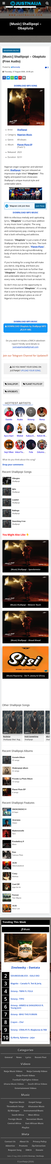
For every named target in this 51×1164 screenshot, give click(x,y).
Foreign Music (15, 1119)
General (9, 1057)
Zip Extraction (39, 1145)
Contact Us (10, 1141)
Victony (31, 419)
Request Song (14, 1150)
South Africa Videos (37, 1084)
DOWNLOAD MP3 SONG (25, 85)
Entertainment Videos (25, 1088)
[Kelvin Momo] (42, 428)
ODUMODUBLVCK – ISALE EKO (25, 975)
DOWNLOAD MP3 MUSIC (25, 212)
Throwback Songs (15, 1106)
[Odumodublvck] (42, 445)
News (19, 1057)
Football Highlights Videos (25, 1079)
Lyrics (28, 1057)
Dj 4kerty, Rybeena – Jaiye (23, 1037)
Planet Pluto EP (24, 144)
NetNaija (40, 1156)
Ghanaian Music (36, 1106)
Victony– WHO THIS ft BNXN (24, 1014)
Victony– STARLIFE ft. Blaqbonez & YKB (29, 1029)
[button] (4, 77)
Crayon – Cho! (17, 1022)
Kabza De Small (33, 435)
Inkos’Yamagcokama (24, 452)
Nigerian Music (11, 50)
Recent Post (40, 1057)
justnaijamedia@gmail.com (25, 346)
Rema (42, 419)
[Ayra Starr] (9, 428)
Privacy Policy (39, 1141)
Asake (20, 419)
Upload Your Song (30, 370)
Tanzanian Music (34, 1119)
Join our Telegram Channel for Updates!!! (25, 355)
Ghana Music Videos (14, 1084)
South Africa (18, 1115)
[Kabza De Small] (31, 428)
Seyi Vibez (9, 452)
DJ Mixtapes (13, 1110)
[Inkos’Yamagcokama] (20, 445)
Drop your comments (12, 464)
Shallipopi (22, 129)
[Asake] (20, 412)
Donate (39, 1150)
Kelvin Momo (43, 435)
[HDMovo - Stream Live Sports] (25, 199)
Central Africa (14, 1123)
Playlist (25, 1127)
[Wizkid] (20, 428)
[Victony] (31, 412)
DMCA (29, 1150)
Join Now (40, 205)
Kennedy (16, 67)
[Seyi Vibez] (9, 445)
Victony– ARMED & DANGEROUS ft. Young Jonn (27, 1006)
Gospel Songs (35, 1102)
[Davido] (9, 412)
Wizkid (20, 435)
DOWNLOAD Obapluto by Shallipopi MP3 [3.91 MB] (26, 328)
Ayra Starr (9, 435)
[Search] (47, 3)
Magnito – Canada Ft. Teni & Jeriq (26, 983)
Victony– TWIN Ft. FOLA (22, 991)
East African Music (34, 1123)
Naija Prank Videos (25, 1075)
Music (26, 929)
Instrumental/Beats (33, 1110)
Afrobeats (12, 391)
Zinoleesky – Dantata (25, 967)
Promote (23, 1145)
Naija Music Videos (13, 1071)
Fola (31, 452)
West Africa (33, 1115)
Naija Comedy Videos (37, 1071)
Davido (9, 419)
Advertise (10, 1145)
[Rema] (42, 412)
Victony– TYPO (17, 999)
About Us (24, 1141)
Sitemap (31, 1156)
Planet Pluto (37, 246)
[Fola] (31, 445)
